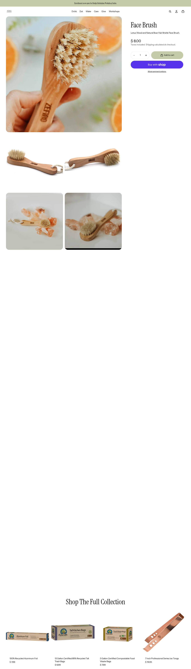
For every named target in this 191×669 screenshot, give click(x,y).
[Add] (44, 649)
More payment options (157, 71)
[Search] (170, 11)
